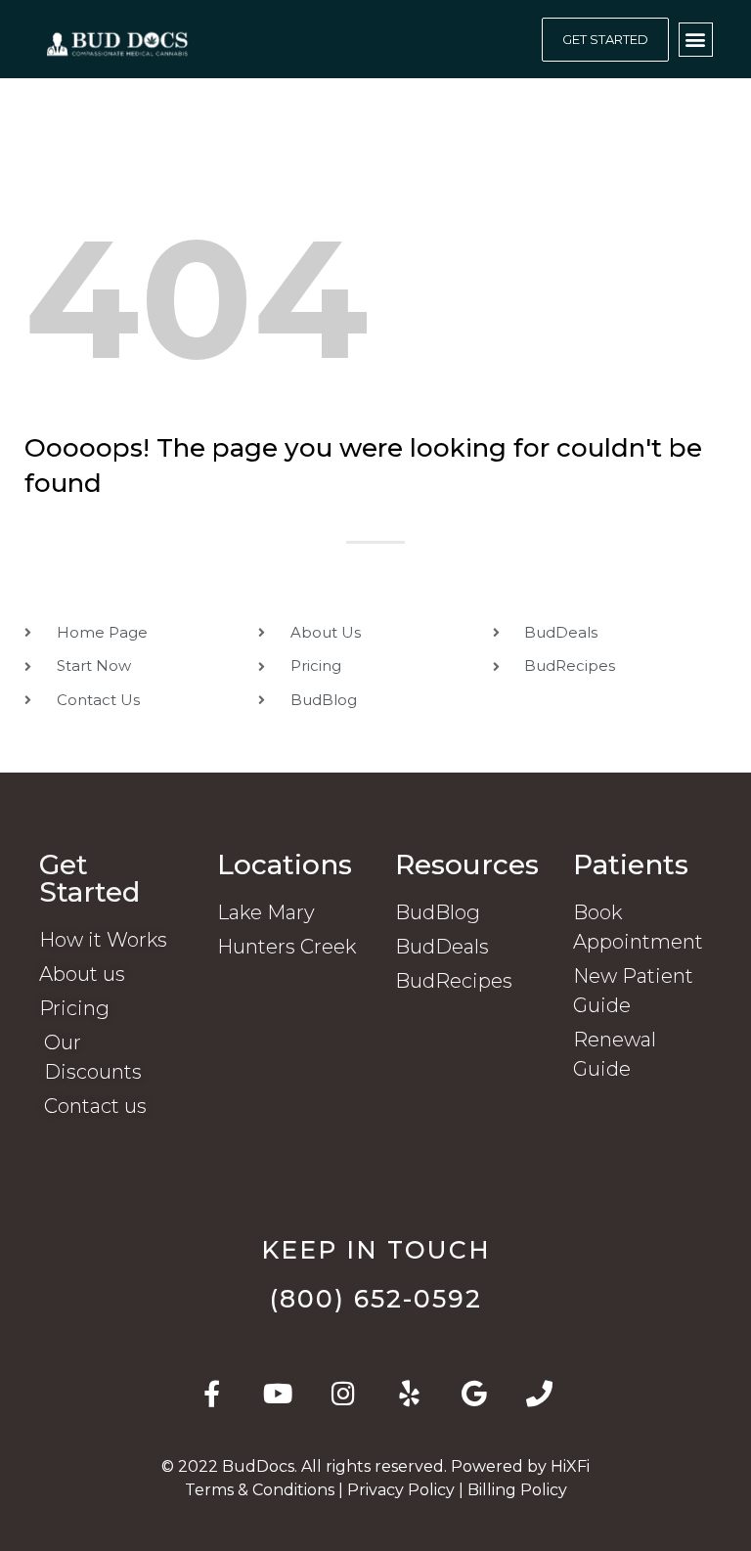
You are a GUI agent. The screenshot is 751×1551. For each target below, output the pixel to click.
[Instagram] (343, 1393)
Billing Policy (517, 1490)
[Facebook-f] (212, 1393)
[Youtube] (277, 1393)
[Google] (474, 1393)
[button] (696, 39)
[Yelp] (408, 1393)
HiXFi (570, 1466)
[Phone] (539, 1393)
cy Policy (403, 1490)
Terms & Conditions (261, 1490)
